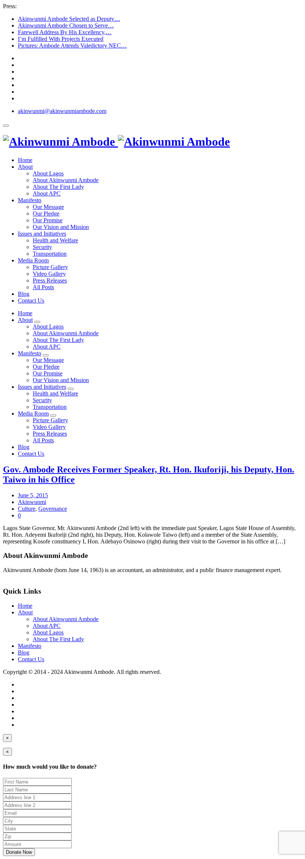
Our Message (48, 207)
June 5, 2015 (33, 495)
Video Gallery (49, 274)
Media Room (33, 260)
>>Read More (19, 577)
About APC (47, 193)
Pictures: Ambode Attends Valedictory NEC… (72, 45)
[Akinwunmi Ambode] (116, 141)
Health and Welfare (55, 240)
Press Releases (50, 280)
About (25, 167)
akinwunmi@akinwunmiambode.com (62, 111)
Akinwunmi (32, 502)
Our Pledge (46, 213)
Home (25, 160)
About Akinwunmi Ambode (66, 180)
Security (42, 247)
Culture (26, 509)
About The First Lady (58, 187)
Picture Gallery (50, 267)
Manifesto (29, 200)
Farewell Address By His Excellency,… (65, 32)
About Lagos (48, 173)
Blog (23, 294)
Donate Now (19, 852)
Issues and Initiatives (42, 233)
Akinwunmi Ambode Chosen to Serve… (66, 25)
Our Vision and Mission (61, 227)
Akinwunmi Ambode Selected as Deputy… (69, 19)
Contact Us (31, 300)
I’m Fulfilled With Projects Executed (60, 39)
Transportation (50, 254)
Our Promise (47, 220)
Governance (52, 509)
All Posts (43, 287)
